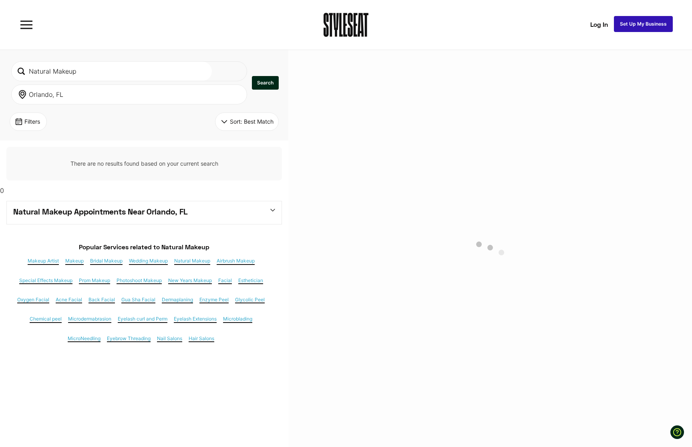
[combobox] (111, 71)
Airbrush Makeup (236, 261)
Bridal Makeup (106, 261)
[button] (265, 83)
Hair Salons (201, 338)
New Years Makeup (190, 280)
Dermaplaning (177, 300)
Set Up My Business (643, 24)
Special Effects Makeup (45, 280)
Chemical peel (46, 319)
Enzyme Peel (214, 300)
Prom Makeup (94, 280)
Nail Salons (169, 338)
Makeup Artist (43, 261)
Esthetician (250, 280)
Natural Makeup (192, 261)
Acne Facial (69, 300)
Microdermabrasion (89, 319)
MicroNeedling (84, 338)
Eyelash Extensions (195, 319)
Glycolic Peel (250, 300)
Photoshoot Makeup (139, 280)
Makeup (74, 261)
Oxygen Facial (33, 300)
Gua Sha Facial (138, 300)
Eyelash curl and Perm (142, 319)
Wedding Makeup (148, 261)
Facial (225, 280)
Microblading (237, 319)
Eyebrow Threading (129, 338)
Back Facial (102, 300)
